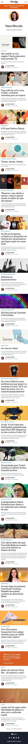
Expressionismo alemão (8, 274)
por (10, 66)
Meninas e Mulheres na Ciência (10, 378)
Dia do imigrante (5, 231)
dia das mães (4, 345)
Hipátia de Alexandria (7, 190)
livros (3, 667)
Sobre (9, 741)
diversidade (4, 583)
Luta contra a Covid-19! (7, 422)
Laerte (3, 704)
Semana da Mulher (6, 87)
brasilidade (4, 125)
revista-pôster (5, 626)
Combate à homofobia (7, 310)
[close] (26, 6)
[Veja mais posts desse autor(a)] (2, 66)
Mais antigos (17, 729)
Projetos (14, 741)
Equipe (19, 741)
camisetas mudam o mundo (8, 159)
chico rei (3, 51)
